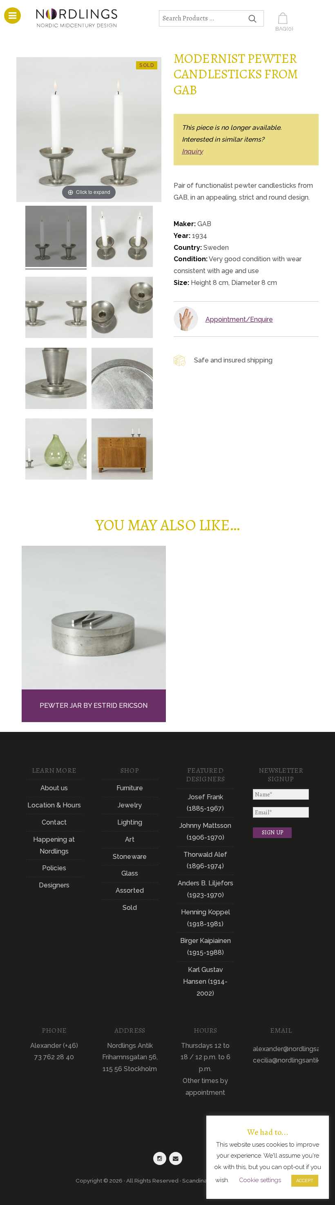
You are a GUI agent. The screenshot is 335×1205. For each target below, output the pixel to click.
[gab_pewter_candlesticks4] (122, 308)
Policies (54, 868)
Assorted (130, 890)
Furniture (129, 788)
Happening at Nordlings (54, 845)
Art (129, 839)
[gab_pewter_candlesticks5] (56, 379)
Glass (129, 873)
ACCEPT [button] (304, 1180)
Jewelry (130, 805)
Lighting (129, 822)
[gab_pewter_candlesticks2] (122, 237)
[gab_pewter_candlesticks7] (56, 450)
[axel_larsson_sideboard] (122, 450)
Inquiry (192, 151)
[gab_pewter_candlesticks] (56, 237)
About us (54, 788)
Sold (129, 908)
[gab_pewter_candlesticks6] (122, 379)
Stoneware (130, 856)
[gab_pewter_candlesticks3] (56, 308)
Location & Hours (54, 805)
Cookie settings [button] (260, 1180)
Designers (54, 885)
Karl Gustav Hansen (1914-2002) (205, 981)
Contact (54, 822)
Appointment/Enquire (239, 319)
